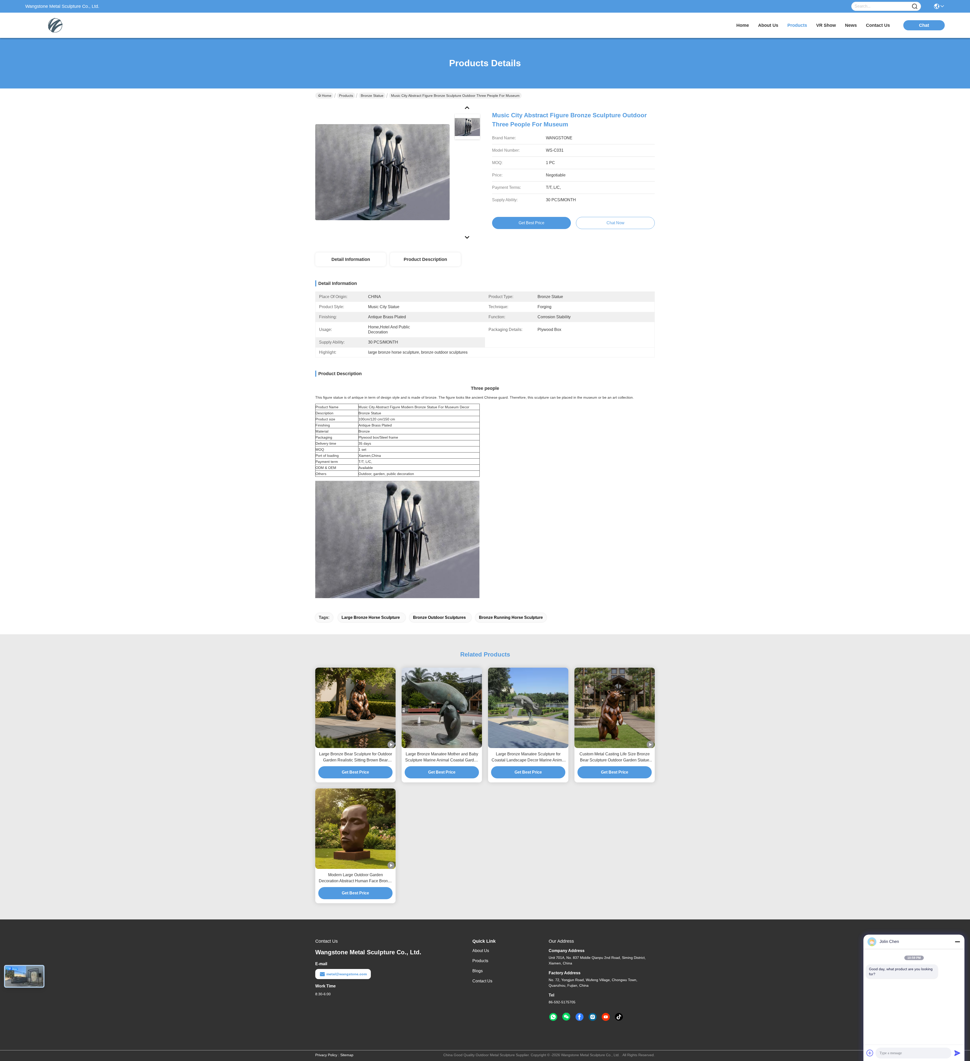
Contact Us (482, 981)
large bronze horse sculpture (371, 617)
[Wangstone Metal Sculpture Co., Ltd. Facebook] (579, 1017)
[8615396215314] (553, 1017)
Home (742, 25)
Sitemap (346, 1055)
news (851, 25)
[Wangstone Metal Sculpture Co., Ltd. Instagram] (592, 1017)
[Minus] (957, 942)
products (797, 25)
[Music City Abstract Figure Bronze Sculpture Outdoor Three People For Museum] (382, 172)
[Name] (915, 6)
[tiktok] (618, 1017)
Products (346, 96)
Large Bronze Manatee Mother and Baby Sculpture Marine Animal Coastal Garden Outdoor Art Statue (441, 757)
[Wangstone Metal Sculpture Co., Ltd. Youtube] (605, 1017)
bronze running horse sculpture (511, 617)
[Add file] (870, 1052)
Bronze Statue (372, 96)
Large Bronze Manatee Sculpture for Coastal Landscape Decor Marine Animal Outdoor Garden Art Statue (528, 757)
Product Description (425, 259)
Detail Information (350, 259)
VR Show (826, 25)
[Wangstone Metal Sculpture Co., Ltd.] (53, 25)
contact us (878, 25)
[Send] (957, 1052)
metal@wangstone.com (346, 974)
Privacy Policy (326, 1055)
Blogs (477, 971)
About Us (480, 951)
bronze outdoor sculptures (439, 617)
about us (768, 25)
